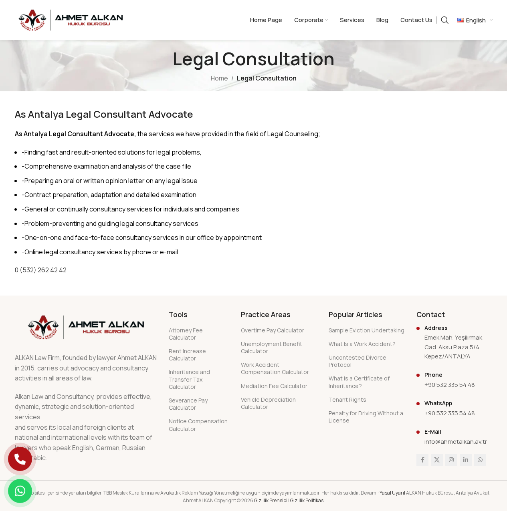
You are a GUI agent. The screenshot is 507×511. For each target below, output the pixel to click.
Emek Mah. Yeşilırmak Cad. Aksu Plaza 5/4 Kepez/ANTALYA (453, 346)
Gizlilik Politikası (307, 500)
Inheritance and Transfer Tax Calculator (189, 379)
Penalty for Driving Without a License (366, 416)
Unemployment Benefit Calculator (271, 347)
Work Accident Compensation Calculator (275, 368)
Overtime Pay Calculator (272, 330)
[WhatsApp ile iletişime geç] (20, 491)
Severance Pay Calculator (188, 403)
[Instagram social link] (451, 460)
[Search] (445, 20)
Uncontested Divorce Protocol (357, 361)
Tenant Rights (347, 399)
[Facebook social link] (422, 460)
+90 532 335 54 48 (449, 384)
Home (219, 78)
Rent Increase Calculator (187, 354)
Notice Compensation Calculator (198, 424)
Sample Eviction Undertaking (366, 330)
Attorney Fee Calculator (186, 333)
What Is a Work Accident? (362, 344)
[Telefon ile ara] (20, 459)
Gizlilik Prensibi (270, 500)
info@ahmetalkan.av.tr (455, 441)
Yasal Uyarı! (392, 492)
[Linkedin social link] (466, 460)
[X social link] (437, 460)
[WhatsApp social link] (480, 460)
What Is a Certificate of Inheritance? (359, 381)
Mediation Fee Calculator (274, 386)
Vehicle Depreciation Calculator (268, 403)
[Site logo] (71, 19)
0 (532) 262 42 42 (41, 270)
